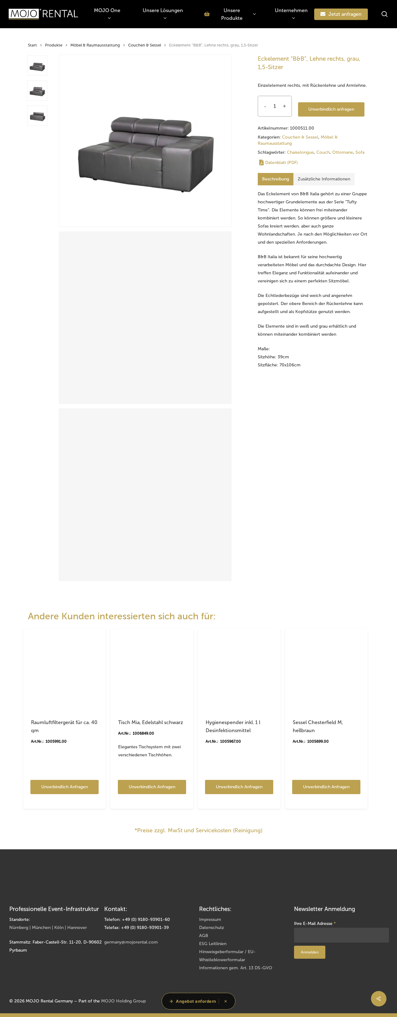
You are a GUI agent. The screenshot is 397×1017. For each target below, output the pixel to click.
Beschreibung (275, 179)
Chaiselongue (300, 152)
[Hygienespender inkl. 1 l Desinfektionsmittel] (239, 670)
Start (32, 45)
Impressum (210, 919)
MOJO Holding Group (123, 1001)
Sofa (359, 152)
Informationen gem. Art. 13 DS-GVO (235, 968)
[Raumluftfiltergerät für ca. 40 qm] (64, 670)
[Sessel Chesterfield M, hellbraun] (326, 670)
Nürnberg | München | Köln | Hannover (48, 927)
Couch (323, 152)
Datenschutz (211, 927)
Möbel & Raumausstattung (95, 45)
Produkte (53, 45)
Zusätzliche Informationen (324, 179)
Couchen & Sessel (144, 45)
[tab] (275, 179)
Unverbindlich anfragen (331, 109)
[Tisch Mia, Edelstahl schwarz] (151, 670)
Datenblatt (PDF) (281, 162)
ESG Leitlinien (212, 943)
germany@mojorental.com (131, 942)
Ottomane (342, 152)
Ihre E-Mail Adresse (315, 923)
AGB (203, 935)
